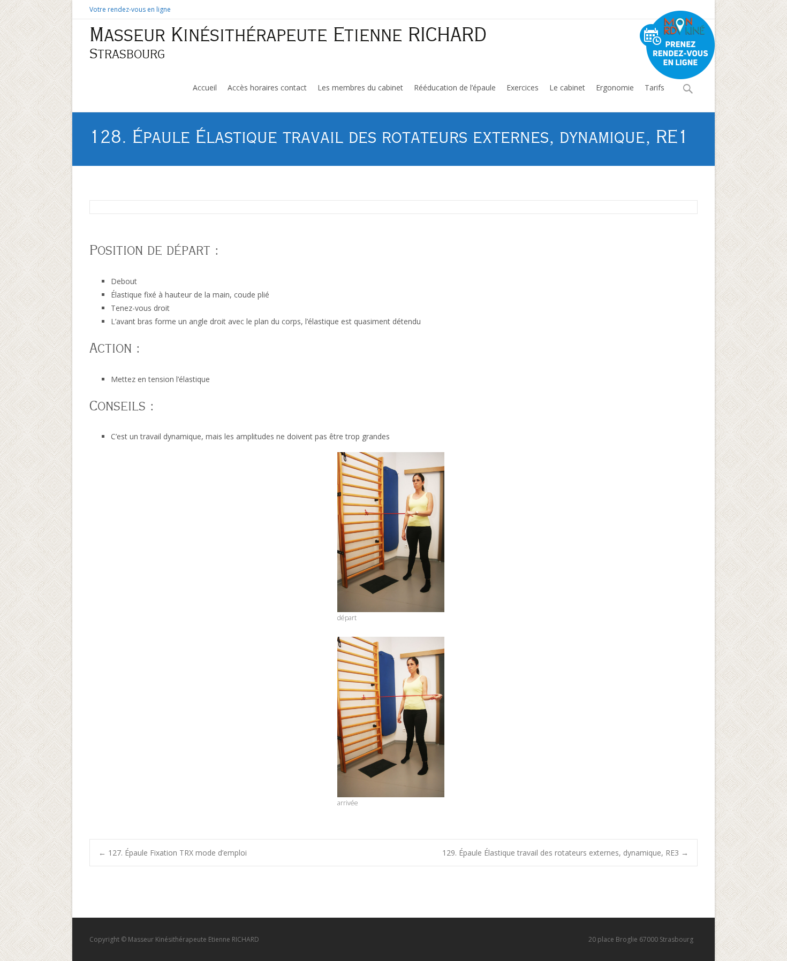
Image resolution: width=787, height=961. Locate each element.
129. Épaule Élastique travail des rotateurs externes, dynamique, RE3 (565, 853)
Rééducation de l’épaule (455, 87)
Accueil (205, 87)
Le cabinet (567, 87)
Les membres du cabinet (360, 87)
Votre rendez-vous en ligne (130, 9)
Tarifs (654, 87)
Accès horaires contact (267, 87)
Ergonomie (615, 87)
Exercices (522, 87)
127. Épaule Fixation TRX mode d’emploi (173, 853)
